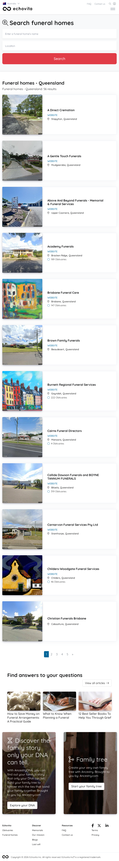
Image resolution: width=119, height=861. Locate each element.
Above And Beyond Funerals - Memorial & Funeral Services (75, 202)
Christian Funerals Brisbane (66, 618)
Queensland (70, 119)
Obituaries (7, 830)
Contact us (100, 3)
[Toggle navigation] (113, 9)
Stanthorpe (57, 533)
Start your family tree (86, 786)
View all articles (95, 683)
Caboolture (57, 624)
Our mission (38, 835)
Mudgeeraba (58, 165)
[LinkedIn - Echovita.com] (106, 826)
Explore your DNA (22, 805)
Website (52, 115)
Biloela (55, 487)
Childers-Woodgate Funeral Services (73, 569)
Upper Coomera (60, 212)
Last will (36, 844)
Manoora (56, 439)
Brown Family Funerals (63, 340)
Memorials (37, 830)
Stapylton (56, 119)
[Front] (17, 9)
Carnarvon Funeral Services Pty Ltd (72, 525)
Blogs (35, 839)
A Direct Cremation (61, 110)
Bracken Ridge (59, 255)
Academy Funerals (60, 246)
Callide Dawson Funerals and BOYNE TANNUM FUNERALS (73, 476)
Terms (95, 830)
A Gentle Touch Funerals (64, 156)
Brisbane (56, 301)
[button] (11, 3)
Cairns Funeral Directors (64, 431)
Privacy (95, 835)
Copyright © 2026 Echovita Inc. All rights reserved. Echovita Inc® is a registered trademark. (56, 857)
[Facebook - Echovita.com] (93, 826)
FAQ (89, 3)
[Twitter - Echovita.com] (99, 826)
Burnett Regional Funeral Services (71, 384)
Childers (55, 577)
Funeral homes (10, 835)
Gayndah (56, 393)
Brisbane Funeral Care (63, 292)
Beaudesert (57, 349)
